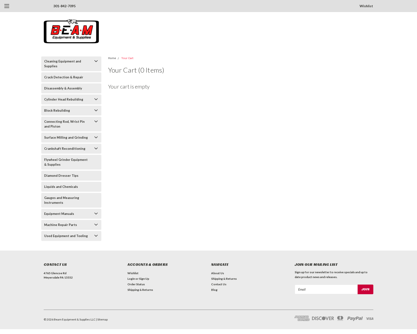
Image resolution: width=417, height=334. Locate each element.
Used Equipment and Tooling (66, 236)
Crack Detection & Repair (63, 77)
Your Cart (127, 58)
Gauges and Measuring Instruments (61, 200)
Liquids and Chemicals (61, 187)
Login (131, 278)
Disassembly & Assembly (63, 88)
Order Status (136, 284)
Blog (214, 290)
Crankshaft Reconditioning (64, 148)
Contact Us (218, 284)
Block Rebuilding (57, 110)
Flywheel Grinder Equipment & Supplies (66, 162)
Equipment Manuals (59, 214)
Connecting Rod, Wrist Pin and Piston (64, 124)
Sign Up (144, 278)
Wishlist (366, 6)
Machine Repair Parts (60, 225)
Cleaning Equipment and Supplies (62, 63)
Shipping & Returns (140, 290)
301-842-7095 (64, 6)
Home (112, 58)
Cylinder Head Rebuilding (63, 99)
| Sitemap (102, 319)
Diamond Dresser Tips (61, 175)
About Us (217, 273)
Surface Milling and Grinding (66, 137)
